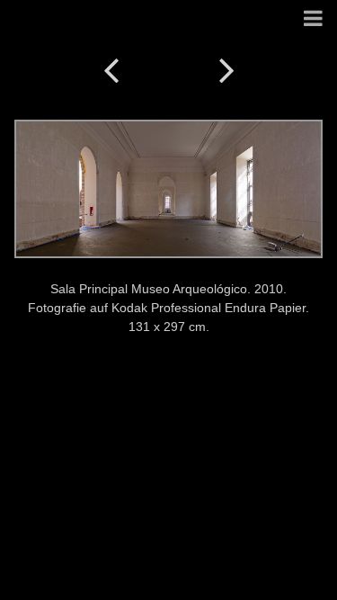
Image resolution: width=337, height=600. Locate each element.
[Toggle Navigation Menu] (313, 19)
